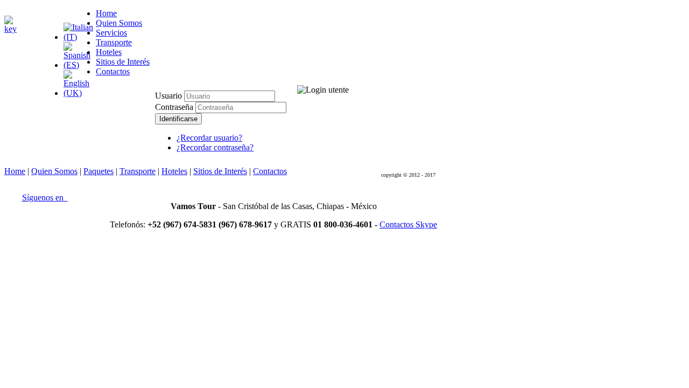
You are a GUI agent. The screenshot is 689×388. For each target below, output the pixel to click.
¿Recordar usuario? (209, 137)
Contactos (270, 171)
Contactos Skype (408, 224)
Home (14, 171)
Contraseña (175, 107)
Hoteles (174, 171)
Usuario (168, 95)
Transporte (137, 171)
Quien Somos (54, 171)
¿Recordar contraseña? (215, 147)
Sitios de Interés (220, 171)
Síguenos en (45, 197)
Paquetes (98, 171)
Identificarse (178, 119)
